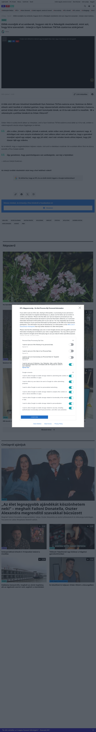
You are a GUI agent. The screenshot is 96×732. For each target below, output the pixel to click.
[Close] (80, 308)
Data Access (48, 423)
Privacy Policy (59, 423)
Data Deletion (37, 423)
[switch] (71, 344)
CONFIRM (34, 417)
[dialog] (48, 366)
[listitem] (48, 340)
